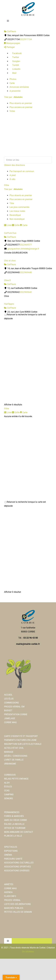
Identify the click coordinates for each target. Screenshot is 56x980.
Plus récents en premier (21, 103)
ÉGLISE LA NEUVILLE (14, 824)
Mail (14, 73)
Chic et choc (10, 260)
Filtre (6, 185)
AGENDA (8, 892)
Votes (12, 111)
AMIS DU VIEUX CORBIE (15, 820)
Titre (12, 203)
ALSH (7, 782)
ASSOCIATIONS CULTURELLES (19, 862)
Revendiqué (15, 215)
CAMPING (9, 794)
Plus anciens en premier (21, 107)
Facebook (17, 53)
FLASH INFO (10, 896)
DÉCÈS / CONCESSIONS (15, 756)
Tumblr (15, 65)
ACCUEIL (8, 694)
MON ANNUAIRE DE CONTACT (18, 832)
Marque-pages (13, 43)
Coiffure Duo (10, 233)
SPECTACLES (10, 847)
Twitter (15, 57)
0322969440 (26, 272)
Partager (10, 47)
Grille (17, 225)
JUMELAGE (9, 718)
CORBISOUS (10, 774)
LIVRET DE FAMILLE (14, 759)
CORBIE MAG (10, 722)
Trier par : (13, 97)
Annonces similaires (19, 87)
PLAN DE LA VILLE (13, 836)
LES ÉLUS (9, 698)
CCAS (7, 790)
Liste (8, 225)
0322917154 (26, 39)
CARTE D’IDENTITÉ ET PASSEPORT (21, 736)
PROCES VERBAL (12, 900)
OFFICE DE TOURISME (15, 828)
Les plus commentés (19, 207)
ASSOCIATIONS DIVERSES (16, 870)
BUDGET (8, 710)
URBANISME (10, 763)
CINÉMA (8, 855)
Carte (12, 83)
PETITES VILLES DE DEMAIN (18, 912)
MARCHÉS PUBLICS (13, 908)
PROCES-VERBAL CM (14, 706)
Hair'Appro (9, 304)
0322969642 (26, 292)
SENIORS (8, 798)
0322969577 (26, 244)
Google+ (16, 61)
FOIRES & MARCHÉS (14, 816)
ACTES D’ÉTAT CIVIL (14, 748)
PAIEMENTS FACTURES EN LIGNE (20, 740)
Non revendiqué (17, 219)
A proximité (15, 91)
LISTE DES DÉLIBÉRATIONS (17, 904)
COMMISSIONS (11, 702)
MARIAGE (8, 752)
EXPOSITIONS (11, 851)
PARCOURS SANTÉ (13, 859)
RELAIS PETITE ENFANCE (16, 778)
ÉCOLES (8, 786)
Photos (13, 79)
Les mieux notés (17, 211)
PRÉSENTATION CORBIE (15, 714)
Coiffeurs (11, 31)
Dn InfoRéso (28, 951)
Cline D (7, 280)
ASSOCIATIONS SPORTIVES (17, 866)
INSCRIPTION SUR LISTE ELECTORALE (22, 744)
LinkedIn (16, 69)
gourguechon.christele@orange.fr (23, 248)
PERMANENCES (11, 812)
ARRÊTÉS (8, 884)
